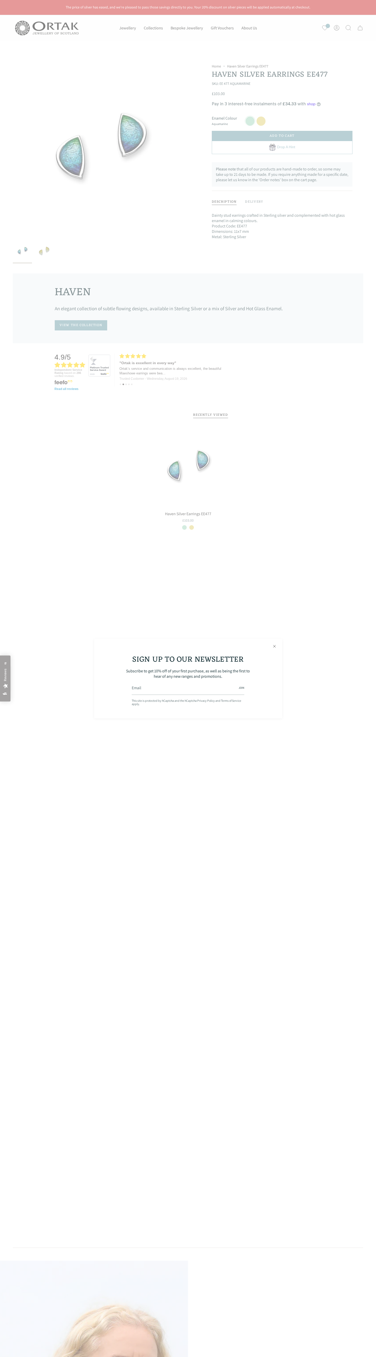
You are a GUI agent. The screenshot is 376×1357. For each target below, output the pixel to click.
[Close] (274, 646)
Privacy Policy (206, 701)
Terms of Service (231, 701)
